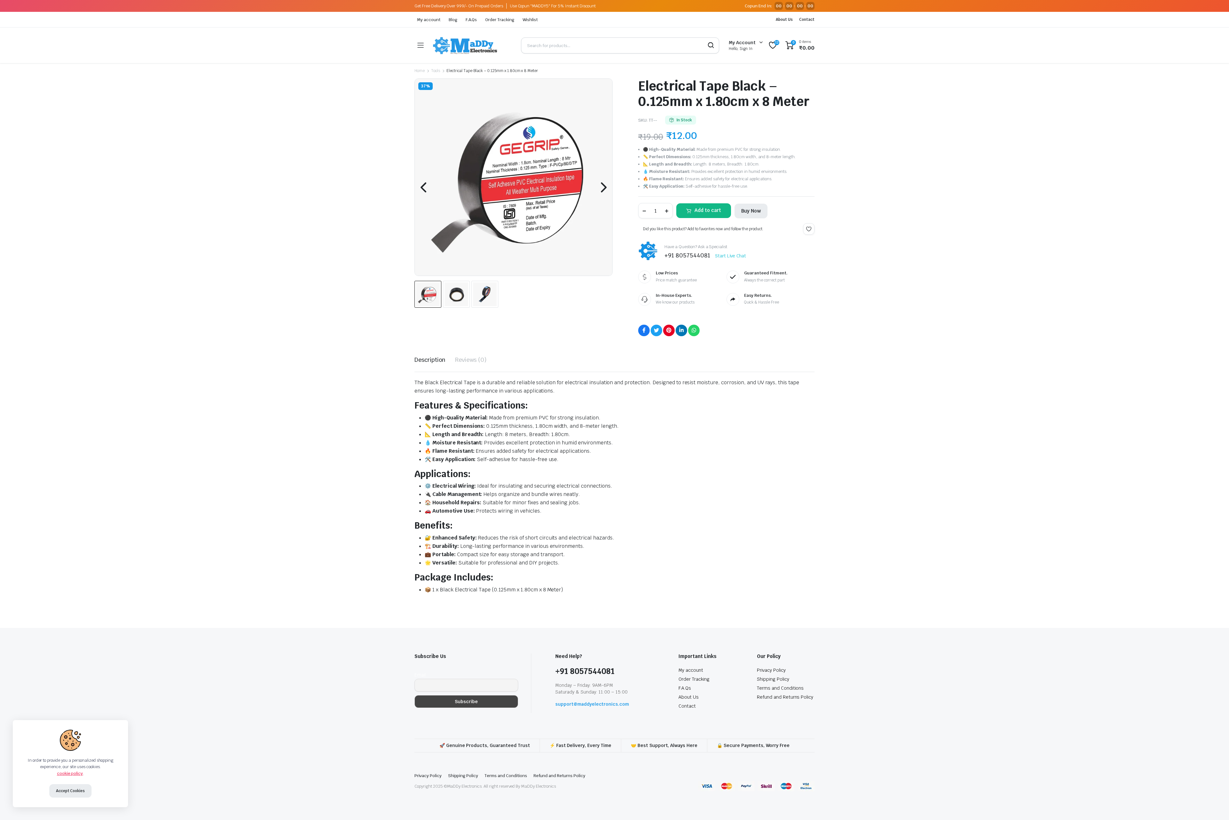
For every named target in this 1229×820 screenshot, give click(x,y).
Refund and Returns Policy (785, 697)
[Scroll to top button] (1215, 806)
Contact (807, 19)
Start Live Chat (730, 256)
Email (420, 675)
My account (428, 19)
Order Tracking (499, 19)
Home (419, 70)
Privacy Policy (771, 670)
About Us (784, 19)
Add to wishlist (809, 229)
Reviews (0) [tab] (471, 359)
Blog (453, 19)
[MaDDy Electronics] (472, 45)
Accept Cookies (70, 790)
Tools (435, 70)
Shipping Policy (773, 679)
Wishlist (530, 19)
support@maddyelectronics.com (592, 704)
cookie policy (70, 773)
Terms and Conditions (780, 688)
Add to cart (708, 210)
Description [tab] (430, 359)
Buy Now (751, 211)
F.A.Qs (471, 19)
